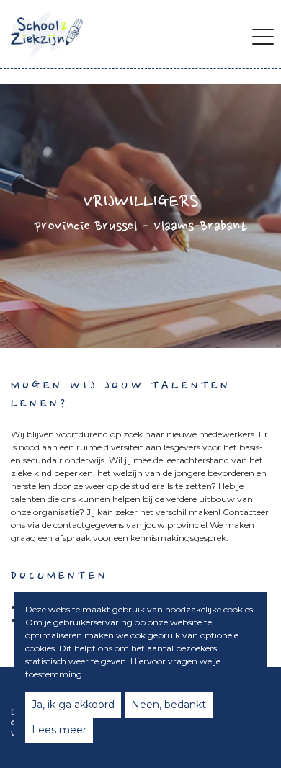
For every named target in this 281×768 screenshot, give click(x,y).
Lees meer (59, 729)
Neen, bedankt (168, 704)
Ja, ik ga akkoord (73, 704)
